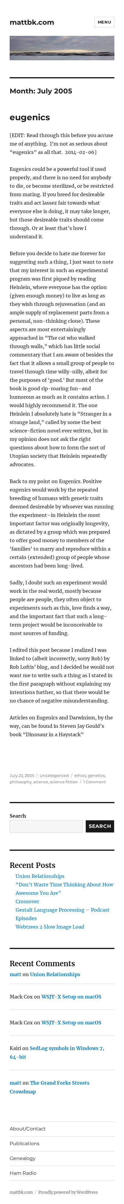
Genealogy (23, 1158)
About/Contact (28, 1129)
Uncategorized (54, 775)
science (40, 781)
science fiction (64, 781)
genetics (96, 775)
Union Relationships (40, 876)
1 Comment (94, 781)
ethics (80, 775)
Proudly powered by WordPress (68, 1192)
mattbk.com (32, 22)
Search (18, 816)
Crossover (27, 901)
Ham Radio (23, 1173)
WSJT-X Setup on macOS (71, 997)
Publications (24, 1143)
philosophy (21, 781)
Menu (104, 22)
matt (15, 974)
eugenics (30, 117)
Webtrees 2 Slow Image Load (50, 927)
